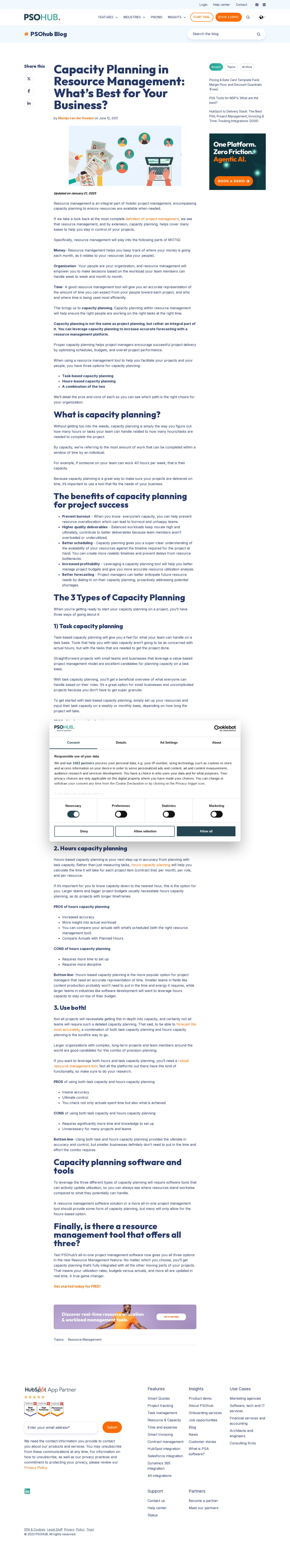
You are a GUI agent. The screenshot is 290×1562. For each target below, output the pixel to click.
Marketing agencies (245, 1398)
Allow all (206, 831)
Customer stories (202, 1442)
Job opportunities (203, 1420)
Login (203, 4)
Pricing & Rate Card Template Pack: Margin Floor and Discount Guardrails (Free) (235, 84)
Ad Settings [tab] (169, 742)
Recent (216, 67)
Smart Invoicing (160, 1434)
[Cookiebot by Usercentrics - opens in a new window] (217, 728)
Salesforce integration (165, 1456)
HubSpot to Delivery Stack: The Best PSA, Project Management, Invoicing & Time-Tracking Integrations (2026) (236, 116)
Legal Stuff (54, 1529)
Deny (84, 831)
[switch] (121, 814)
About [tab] (216, 742)
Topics (231, 67)
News (193, 1434)
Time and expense (162, 1427)
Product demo (200, 1398)
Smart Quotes (159, 1398)
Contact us (156, 1501)
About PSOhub (201, 1405)
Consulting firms (243, 1443)
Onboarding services (205, 1413)
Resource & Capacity (164, 1420)
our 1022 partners (80, 763)
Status (153, 1515)
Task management (162, 1413)
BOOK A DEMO (228, 17)
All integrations (160, 1476)
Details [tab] (121, 742)
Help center (221, 4)
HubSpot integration (164, 1449)
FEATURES (106, 17)
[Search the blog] (258, 34)
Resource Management (84, 1339)
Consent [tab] (73, 742)
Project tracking (160, 1405)
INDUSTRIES (132, 17)
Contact (241, 4)
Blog (192, 1427)
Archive (247, 67)
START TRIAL (201, 17)
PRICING (156, 17)
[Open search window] (248, 17)
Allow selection (145, 831)
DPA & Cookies (34, 1529)
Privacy (69, 1529)
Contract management (165, 1442)
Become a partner (203, 1501)
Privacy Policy (35, 1467)
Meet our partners (203, 1508)
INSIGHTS (175, 17)
